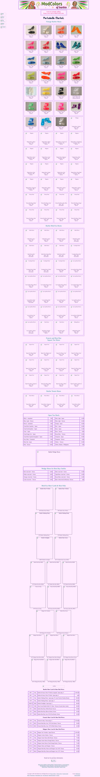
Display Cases (62, 767)
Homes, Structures (50, 765)
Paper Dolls (57, 767)
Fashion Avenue (64, 765)
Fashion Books (51, 767)
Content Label (65, 773)
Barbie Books (44, 767)
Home (28, 775)
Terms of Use (59, 773)
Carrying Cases (57, 765)
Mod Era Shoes (43, 765)
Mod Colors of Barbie (42, 764)
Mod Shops (32, 775)
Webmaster (78, 773)
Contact (57, 775)
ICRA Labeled (77, 775)
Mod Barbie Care (39, 775)
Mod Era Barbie (51, 764)
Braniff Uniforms (52, 775)
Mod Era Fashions (58, 764)
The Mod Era (45, 775)
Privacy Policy (53, 773)
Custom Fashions (65, 764)
